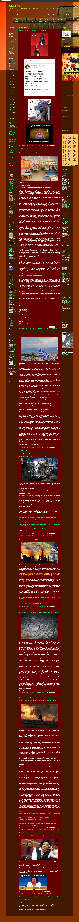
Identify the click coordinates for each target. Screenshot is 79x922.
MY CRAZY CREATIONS (11, 308)
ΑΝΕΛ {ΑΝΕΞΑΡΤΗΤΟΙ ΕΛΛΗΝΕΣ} (12, 125)
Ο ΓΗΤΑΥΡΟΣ (11, 241)
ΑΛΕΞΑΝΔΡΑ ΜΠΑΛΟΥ (11, 123)
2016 (11, 106)
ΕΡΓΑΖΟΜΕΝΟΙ (12, 141)
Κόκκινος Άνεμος (11, 218)
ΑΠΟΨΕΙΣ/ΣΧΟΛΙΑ (54, 21)
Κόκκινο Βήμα (12, 254)
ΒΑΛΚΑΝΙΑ (24, 608)
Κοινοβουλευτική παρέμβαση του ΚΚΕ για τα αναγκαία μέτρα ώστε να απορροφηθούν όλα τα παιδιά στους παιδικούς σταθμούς (36, 153)
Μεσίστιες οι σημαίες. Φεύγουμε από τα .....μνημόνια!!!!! (32, 335)
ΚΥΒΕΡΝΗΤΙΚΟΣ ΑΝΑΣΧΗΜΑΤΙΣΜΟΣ (38, 147)
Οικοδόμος (11, 287)
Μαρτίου (11, 99)
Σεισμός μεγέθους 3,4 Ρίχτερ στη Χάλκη (12, 168)
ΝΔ (9, 145)
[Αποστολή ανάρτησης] (48, 145)
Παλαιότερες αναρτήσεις (54, 896)
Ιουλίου (11, 93)
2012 (11, 112)
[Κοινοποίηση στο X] (52, 145)
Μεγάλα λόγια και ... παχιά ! (12, 331)
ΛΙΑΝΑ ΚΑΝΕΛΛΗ (49, 893)
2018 (11, 84)
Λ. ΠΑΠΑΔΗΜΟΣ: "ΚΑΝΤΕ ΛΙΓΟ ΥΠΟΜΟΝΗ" (65, 221)
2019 (11, 83)
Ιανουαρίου (12, 102)
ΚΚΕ (39, 328)
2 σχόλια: (39, 891)
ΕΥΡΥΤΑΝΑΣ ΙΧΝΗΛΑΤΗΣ (11, 196)
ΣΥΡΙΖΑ (51, 147)
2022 (11, 78)
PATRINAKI (11, 173)
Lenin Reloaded (12, 354)
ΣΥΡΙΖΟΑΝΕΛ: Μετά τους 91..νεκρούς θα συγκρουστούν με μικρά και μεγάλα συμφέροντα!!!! (38, 517)
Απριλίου (11, 98)
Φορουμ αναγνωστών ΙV (12, 356)
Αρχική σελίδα (38, 896)
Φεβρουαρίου (12, 101)
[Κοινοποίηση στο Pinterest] (54, 145)
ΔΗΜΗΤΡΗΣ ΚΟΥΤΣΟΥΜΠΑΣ (12, 128)
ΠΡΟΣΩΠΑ (48, 147)
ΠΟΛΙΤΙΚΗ (23, 19)
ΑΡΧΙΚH (16, 19)
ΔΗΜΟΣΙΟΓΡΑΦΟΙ (12, 139)
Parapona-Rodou (11, 166)
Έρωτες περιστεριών (14, 212)
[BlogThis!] (50, 145)
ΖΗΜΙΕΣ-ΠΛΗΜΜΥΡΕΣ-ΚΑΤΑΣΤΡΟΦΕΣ (29, 535)
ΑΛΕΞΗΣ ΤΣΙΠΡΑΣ (25, 694)
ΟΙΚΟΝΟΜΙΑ (39, 19)
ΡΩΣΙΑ (50, 608)
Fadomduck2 (11, 225)
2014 (11, 109)
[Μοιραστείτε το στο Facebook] (53, 145)
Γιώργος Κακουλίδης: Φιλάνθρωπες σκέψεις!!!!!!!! (64, 289)
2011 (11, 113)
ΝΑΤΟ (48, 608)
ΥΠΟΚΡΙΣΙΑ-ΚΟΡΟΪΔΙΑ (23, 450)
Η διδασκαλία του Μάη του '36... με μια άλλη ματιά (12, 220)
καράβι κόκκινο (12, 335)
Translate (66, 354)
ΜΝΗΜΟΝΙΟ (40, 829)
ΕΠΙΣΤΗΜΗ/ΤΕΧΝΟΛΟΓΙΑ (43, 21)
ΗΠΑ (35, 608)
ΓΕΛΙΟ (30, 147)
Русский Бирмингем (11, 265)
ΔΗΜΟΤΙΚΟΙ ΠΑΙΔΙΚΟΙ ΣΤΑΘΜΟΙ (32, 328)
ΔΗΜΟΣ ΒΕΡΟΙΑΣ (12, 134)
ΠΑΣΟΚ (10, 149)
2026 (11, 72)
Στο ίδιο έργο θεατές (14, 235)
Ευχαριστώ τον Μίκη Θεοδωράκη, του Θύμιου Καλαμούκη (12, 338)
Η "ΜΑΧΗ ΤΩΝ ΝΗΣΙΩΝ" (15, 258)
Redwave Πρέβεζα (11, 384)
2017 (11, 104)
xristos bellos (12, 63)
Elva (10, 343)
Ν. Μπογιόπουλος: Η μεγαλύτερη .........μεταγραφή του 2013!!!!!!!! (66, 174)
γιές (34, 528)
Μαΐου (11, 96)
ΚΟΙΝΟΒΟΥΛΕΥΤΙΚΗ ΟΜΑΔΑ (45, 328)
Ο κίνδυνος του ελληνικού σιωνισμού (11, 227)
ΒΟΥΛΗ (23, 328)
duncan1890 (40, 913)
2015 (11, 107)
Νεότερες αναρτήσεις (24, 896)
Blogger (47, 913)
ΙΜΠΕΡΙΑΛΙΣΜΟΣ (39, 608)
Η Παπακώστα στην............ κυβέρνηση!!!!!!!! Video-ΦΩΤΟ (32, 30)
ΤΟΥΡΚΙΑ (54, 608)
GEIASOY (11, 360)
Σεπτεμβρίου (12, 90)
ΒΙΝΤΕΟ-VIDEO (25, 147)
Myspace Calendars (65, 104)
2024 (11, 75)
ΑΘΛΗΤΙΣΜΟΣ (60, 19)
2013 (11, 110)
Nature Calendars (65, 106)
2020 (11, 81)
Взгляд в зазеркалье (11, 321)
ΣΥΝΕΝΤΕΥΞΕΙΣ (12, 150)
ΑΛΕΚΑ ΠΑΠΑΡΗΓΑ (12, 120)
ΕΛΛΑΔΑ (31, 608)
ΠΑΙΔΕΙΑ (53, 19)
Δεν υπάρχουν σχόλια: (41, 145)
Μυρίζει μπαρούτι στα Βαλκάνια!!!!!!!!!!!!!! (29, 539)
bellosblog (14, 5)
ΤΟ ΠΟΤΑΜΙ (11, 157)
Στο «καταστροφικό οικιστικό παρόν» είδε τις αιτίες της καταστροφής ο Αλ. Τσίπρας (36, 519)
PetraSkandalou (12, 371)
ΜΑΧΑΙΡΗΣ (11, 301)
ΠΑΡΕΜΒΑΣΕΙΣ (54, 328)
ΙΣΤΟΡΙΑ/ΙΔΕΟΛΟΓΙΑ (32, 21)
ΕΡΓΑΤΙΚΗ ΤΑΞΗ (31, 19)
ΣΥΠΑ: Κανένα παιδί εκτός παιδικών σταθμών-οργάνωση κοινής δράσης (34, 323)
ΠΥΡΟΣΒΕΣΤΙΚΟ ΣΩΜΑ (51, 829)
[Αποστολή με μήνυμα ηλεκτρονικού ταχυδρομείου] (49, 145)
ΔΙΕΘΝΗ (16, 21)
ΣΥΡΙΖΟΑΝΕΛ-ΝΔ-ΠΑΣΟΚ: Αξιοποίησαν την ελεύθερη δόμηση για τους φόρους (38, 456)
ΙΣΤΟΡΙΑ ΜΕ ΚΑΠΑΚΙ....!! (11, 303)
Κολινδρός (11, 232)
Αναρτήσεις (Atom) (27, 899)
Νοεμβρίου (12, 87)
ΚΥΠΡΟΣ (44, 608)
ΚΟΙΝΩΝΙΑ (46, 19)
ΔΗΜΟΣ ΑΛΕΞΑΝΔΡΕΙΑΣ (12, 132)
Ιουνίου (11, 95)
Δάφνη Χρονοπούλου (12, 209)
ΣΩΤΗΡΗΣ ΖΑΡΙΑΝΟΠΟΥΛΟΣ (12, 155)
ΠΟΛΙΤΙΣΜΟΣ (24, 21)
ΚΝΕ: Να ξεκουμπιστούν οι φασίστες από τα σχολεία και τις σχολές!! (65, 318)
